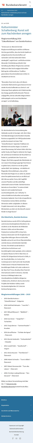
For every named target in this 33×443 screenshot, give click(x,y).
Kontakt (16, 435)
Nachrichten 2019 (12, 10)
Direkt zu (9, 400)
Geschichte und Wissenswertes (15, 411)
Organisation (10, 405)
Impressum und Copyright (16, 425)
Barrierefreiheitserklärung (16, 432)
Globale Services (11, 416)
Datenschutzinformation (16, 428)
